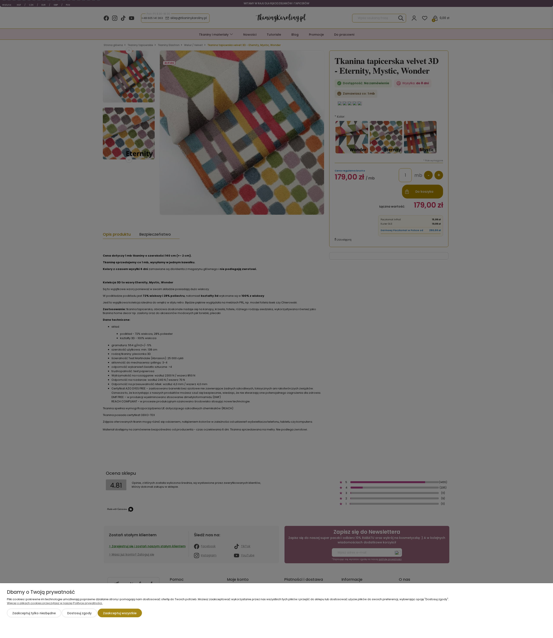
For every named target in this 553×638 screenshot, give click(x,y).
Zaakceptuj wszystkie (120, 613)
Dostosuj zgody (79, 613)
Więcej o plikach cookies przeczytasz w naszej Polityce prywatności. (55, 603)
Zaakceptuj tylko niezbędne (34, 613)
